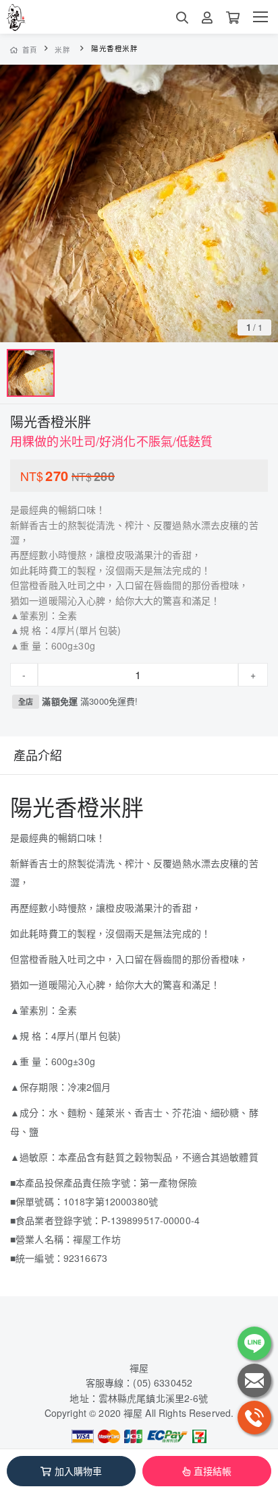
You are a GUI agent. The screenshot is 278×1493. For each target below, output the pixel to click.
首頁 (30, 49)
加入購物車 (79, 1471)
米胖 (62, 49)
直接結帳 (213, 1471)
